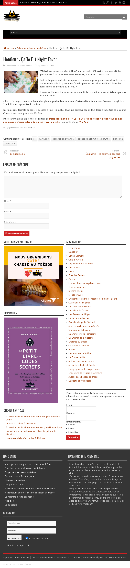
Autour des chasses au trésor (32, 48)
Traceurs (75, 557)
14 (34, 139)
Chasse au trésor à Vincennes (21, 423)
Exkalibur (73, 251)
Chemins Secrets (76, 275)
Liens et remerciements (43, 557)
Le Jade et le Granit (78, 310)
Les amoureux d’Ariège (79, 353)
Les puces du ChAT (15, 484)
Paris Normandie (59, 118)
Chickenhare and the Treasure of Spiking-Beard (92, 298)
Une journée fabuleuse (79, 329)
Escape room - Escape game (19, 476)
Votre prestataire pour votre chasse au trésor (28, 464)
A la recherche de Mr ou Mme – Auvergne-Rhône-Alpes (34, 427)
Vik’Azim (84, 121)
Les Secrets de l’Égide (79, 314)
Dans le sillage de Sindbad (81, 322)
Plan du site (63, 557)
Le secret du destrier (78, 318)
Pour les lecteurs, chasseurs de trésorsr (25, 468)
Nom (6, 201)
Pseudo (70, 413)
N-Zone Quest (75, 294)
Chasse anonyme (77, 286)
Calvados (44, 139)
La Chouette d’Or (77, 357)
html (73, 424)
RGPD (108, 557)
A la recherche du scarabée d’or (84, 326)
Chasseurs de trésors (16, 480)
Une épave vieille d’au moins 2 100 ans (25, 438)
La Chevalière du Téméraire (82, 333)
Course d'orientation (63, 139)
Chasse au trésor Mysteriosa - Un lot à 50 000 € (43, 2)
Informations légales (92, 557)
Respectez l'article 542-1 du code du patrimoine (93, 488)
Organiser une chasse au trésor (21, 472)
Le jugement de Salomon (80, 263)
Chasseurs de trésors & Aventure (85, 372)
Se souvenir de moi (38, 538)
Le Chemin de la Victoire (80, 337)
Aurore (71, 349)
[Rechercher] (124, 17)
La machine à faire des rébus (19, 496)
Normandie (10, 143)
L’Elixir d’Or (74, 267)
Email (6, 211)
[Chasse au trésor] (11, 19)
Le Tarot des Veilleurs (79, 306)
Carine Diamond (76, 255)
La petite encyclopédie (79, 380)
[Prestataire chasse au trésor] (33, 304)
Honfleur (118, 139)
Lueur (71, 271)
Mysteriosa (74, 247)
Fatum (71, 279)
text (72, 428)
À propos (8, 557)
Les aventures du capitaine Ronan (85, 283)
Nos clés (9, 500)
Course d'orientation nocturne (94, 139)
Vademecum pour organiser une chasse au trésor (30, 492)
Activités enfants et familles (82, 365)
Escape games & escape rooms (84, 369)
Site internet (10, 221)
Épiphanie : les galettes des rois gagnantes (103, 154)
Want (6, 564)
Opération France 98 (78, 345)
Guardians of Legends (79, 302)
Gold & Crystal (75, 259)
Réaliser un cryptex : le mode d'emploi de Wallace (30, 488)
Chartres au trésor (77, 341)
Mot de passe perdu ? (18, 545)
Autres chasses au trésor (81, 361)
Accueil (10, 48)
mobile (74, 432)
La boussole (11, 504)
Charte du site (22, 557)
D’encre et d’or (75, 290)
